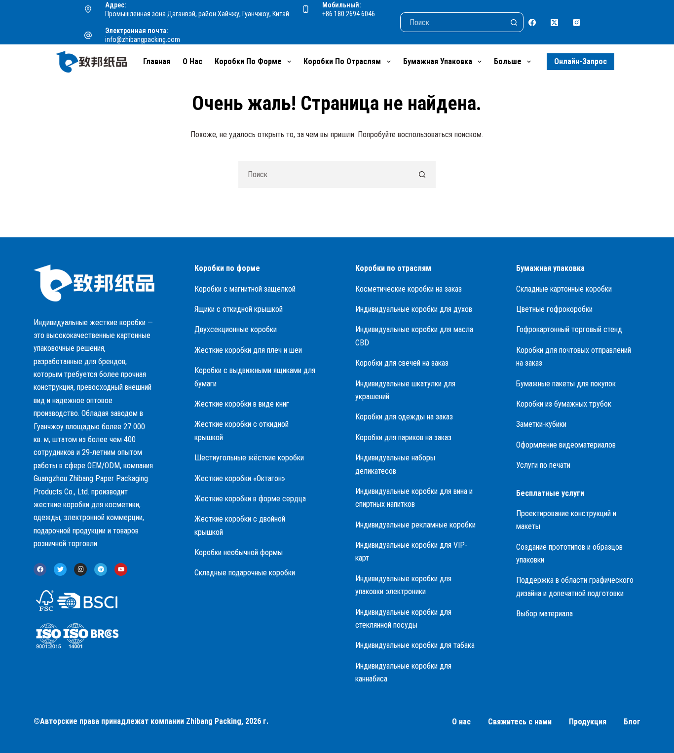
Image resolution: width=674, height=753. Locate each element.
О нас (192, 61)
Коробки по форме (248, 61)
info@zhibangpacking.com (142, 39)
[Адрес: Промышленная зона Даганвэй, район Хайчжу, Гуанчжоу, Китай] (88, 9)
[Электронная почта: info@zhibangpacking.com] (88, 35)
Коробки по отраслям (342, 61)
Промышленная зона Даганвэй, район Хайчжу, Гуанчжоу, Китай (197, 14)
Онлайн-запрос (580, 61)
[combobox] (324, 174)
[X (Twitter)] (554, 22)
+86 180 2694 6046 (348, 14)
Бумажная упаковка (437, 61)
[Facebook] (532, 22)
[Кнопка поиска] (513, 22)
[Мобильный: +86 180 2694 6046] (306, 9)
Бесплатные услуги (550, 493)
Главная (156, 61)
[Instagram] (576, 22)
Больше (508, 61)
